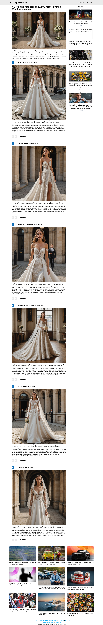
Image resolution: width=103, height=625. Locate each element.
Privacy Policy (53, 620)
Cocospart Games (18, 2)
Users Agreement (43, 620)
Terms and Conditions (48, 622)
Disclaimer (58, 622)
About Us (67, 620)
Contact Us (89, 2)
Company (35, 620)
